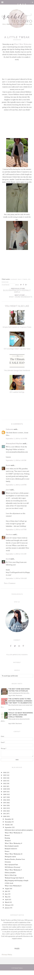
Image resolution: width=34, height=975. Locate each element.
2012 (5, 811)
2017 (5, 797)
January (7, 908)
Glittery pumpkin (10, 873)
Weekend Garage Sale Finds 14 (14, 878)
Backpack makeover (11, 849)
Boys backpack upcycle (12, 846)
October (7, 825)
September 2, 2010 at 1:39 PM (16, 460)
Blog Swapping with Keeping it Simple (16, 880)
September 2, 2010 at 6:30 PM (16, 485)
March (7, 902)
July (6, 891)
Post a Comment (9, 583)
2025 (5, 775)
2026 (5, 772)
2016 (5, 800)
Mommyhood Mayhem (14, 443)
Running (7, 838)
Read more (19, 695)
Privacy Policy (7, 955)
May (6, 897)
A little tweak (9, 883)
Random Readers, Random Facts (15, 859)
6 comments (5, 284)
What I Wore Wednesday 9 (13, 870)
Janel (8, 490)
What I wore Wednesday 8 (13, 886)
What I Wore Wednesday (23, 44)
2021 (5, 786)
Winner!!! (8, 841)
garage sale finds (19, 279)
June (6, 894)
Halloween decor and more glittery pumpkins (19, 830)
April (7, 900)
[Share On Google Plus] (26, 284)
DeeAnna (9, 534)
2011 (4, 814)
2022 (5, 783)
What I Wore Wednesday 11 (13, 843)
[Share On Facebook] (23, 284)
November (8, 822)
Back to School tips (11, 875)
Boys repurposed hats (11, 865)
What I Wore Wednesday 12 (13, 833)
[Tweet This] (21, 284)
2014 (5, 805)
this (6, 79)
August (7, 889)
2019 (5, 792)
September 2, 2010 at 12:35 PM (16, 438)
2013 (5, 808)
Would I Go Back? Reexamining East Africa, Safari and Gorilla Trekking (20, 715)
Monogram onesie (10, 857)
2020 (5, 789)
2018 (5, 794)
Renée (8, 465)
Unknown (9, 429)
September (8, 827)
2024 (5, 778)
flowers (7, 851)
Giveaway (8, 862)
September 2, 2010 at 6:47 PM (16, 529)
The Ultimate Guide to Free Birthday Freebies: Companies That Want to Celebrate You (20, 701)
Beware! (7, 835)
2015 (5, 803)
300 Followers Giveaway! (12, 867)
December (8, 819)
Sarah (8, 559)
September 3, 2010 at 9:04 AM (16, 578)
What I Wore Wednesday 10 (13, 854)
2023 (5, 781)
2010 (5, 816)
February (8, 905)
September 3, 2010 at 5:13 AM (16, 554)
